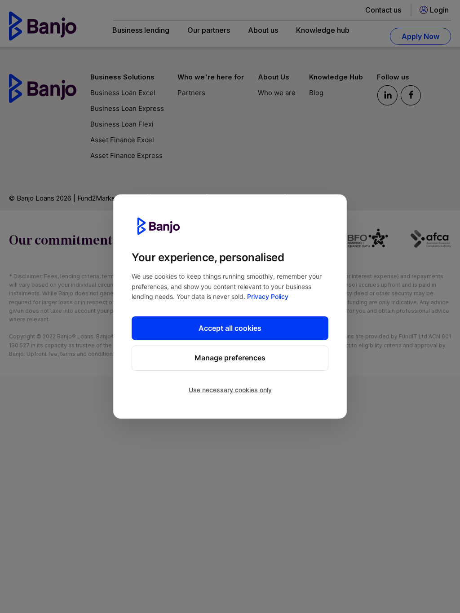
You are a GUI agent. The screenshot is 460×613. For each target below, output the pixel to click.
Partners (191, 92)
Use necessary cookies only (230, 390)
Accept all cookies (230, 327)
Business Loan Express (127, 108)
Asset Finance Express (126, 155)
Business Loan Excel (122, 92)
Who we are (277, 92)
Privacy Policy (267, 296)
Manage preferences (230, 357)
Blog (316, 92)
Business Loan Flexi (122, 124)
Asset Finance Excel (122, 139)
